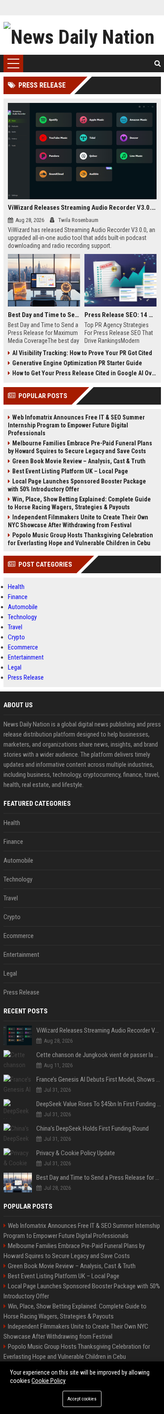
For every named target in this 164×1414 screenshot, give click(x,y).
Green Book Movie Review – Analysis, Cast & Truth (79, 461)
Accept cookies (82, 1399)
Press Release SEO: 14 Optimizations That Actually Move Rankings (120, 315)
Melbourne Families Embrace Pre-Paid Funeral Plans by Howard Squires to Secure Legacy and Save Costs (80, 447)
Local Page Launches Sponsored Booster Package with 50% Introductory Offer (77, 485)
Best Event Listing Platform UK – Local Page (70, 471)
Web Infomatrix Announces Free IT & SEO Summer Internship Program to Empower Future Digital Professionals (76, 425)
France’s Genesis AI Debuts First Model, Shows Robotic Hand (98, 1079)
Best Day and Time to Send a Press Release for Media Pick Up (44, 315)
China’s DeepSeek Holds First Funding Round (92, 1128)
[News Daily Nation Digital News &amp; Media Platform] (82, 35)
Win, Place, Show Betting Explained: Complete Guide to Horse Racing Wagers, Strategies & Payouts (79, 503)
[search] (157, 63)
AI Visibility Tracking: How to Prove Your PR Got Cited (82, 352)
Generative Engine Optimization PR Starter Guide (77, 363)
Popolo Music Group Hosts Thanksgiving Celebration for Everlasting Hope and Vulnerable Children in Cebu (80, 539)
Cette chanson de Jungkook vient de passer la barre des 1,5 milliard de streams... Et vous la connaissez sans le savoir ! (98, 1055)
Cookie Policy (48, 1380)
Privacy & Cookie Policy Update (75, 1153)
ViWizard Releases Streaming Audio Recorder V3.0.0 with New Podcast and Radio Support (82, 208)
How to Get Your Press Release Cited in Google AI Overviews (84, 373)
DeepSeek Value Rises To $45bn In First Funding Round (98, 1104)
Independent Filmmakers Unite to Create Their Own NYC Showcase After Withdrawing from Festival (78, 521)
